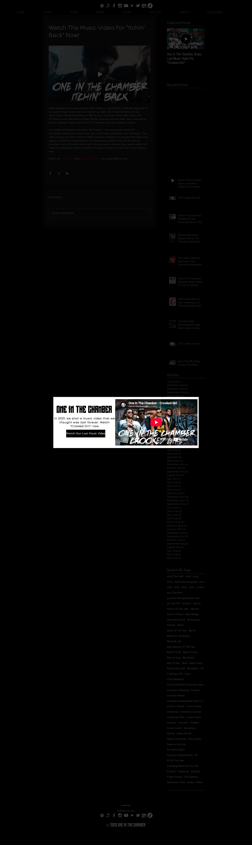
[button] (246, 365)
